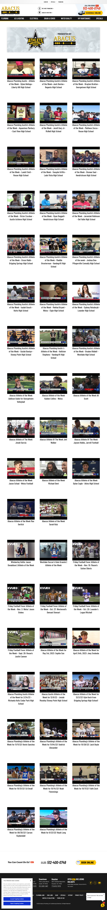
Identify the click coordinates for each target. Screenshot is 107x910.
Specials (99, 18)
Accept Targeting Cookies (17, 899)
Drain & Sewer (49, 18)
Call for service (91, 7)
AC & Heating (19, 18)
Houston (55, 879)
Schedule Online (93, 12)
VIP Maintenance (84, 18)
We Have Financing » (48, 8)
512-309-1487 (43, 886)
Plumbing (4, 18)
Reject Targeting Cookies (17, 903)
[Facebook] (90, 883)
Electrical (34, 18)
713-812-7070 (56, 886)
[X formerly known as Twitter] (95, 883)
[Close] (30, 881)
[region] (17, 893)
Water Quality (66, 18)
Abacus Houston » (47, 13)
